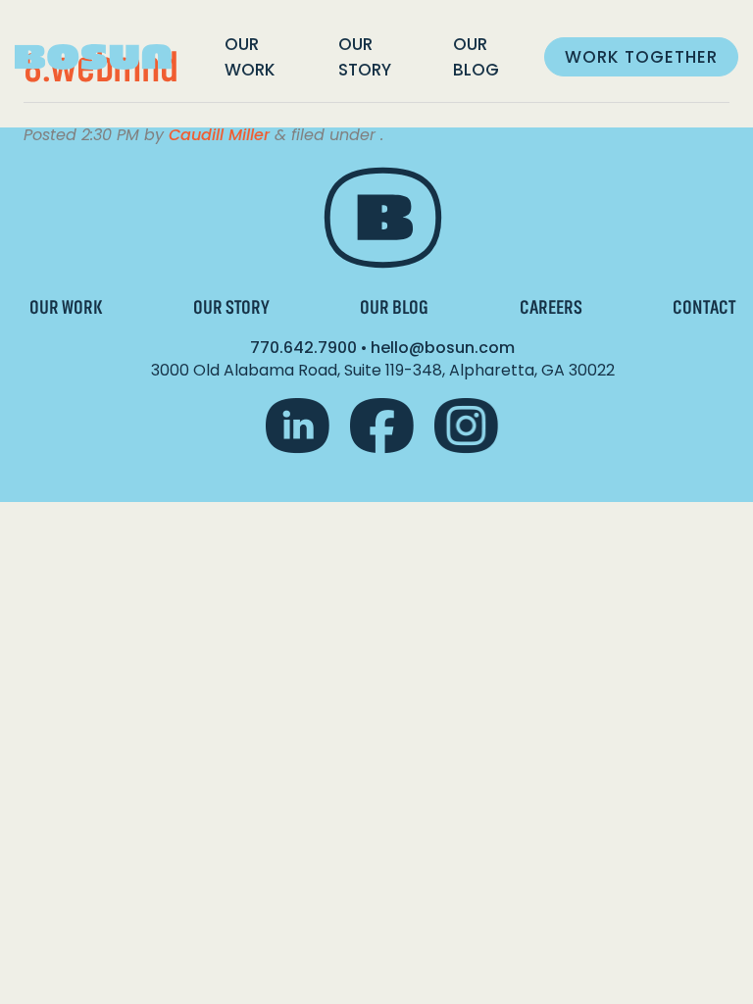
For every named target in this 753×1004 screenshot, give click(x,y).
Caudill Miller (219, 135)
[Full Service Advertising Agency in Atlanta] (93, 57)
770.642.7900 (303, 347)
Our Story (364, 56)
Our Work (250, 56)
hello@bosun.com (443, 347)
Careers (551, 307)
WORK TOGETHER (641, 57)
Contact (704, 307)
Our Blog (476, 56)
